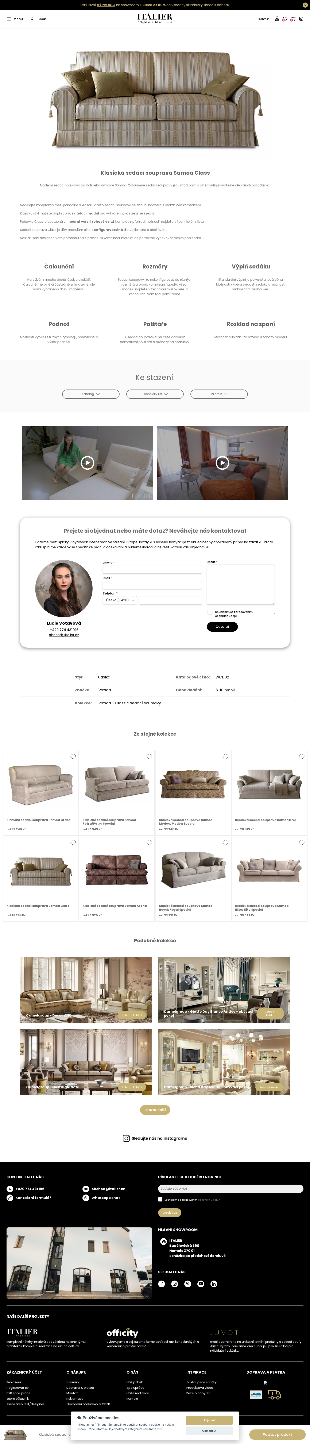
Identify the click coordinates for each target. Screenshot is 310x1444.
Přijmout (209, 1420)
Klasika (103, 677)
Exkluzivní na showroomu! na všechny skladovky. (141, 5)
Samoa (104, 690)
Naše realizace (138, 1393)
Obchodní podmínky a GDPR (88, 1404)
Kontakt (264, 19)
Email (107, 578)
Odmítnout (209, 1430)
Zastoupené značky (201, 1382)
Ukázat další (155, 1109)
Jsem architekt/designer (25, 1404)
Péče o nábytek (198, 1393)
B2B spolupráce (18, 1393)
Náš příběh (135, 1382)
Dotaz (212, 562)
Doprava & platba (80, 1388)
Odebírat (170, 1213)
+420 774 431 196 (64, 629)
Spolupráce (135, 1388)
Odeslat (222, 626)
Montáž (72, 1393)
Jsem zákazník (18, 1399)
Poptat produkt (277, 1434)
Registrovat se (18, 1388)
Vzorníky (72, 1382)
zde (159, 1429)
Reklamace (75, 1399)
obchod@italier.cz (64, 634)
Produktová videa (199, 1388)
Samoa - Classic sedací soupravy (129, 703)
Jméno (108, 562)
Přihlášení (14, 1382)
